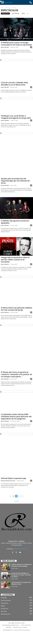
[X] (17, 552)
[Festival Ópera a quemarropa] (16, 454)
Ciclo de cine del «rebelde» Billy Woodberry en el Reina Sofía (14, 83)
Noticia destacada (5, 600)
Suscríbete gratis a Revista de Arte (10, 625)
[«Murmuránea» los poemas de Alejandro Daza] (5, 584)
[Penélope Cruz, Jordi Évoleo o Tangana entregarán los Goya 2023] (16, 105)
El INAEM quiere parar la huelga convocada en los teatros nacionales (16, 43)
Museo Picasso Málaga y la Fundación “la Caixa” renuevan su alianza (21, 574)
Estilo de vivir (4, 608)
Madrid (2, 606)
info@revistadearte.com (20, 549)
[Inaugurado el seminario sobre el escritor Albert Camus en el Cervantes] (16, 246)
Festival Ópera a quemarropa (13, 478)
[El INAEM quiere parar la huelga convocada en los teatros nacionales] (16, 29)
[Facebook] (13, 552)
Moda (23, 13)
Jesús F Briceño (5, 47)
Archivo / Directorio (26, 625)
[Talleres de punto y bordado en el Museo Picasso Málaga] (5, 567)
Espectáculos (7, 7)
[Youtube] (20, 552)
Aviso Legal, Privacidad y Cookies (17, 623)
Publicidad (8, 627)
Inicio (2, 7)
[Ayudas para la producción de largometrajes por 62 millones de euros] (16, 154)
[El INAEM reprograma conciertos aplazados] (16, 208)
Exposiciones (4, 603)
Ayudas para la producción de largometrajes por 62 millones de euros (15, 180)
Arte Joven (4, 611)
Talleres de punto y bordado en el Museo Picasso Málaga (21, 565)
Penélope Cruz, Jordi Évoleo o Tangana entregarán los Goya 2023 (16, 117)
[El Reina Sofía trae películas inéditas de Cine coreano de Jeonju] (16, 291)
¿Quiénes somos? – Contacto (20, 627)
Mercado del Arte (5, 614)
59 (13, 496)
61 (19, 496)
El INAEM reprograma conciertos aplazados (15, 222)
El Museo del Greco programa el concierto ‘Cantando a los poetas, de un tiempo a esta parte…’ (16, 374)
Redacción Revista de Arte (8, 480)
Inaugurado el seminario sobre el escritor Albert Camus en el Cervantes (15, 259)
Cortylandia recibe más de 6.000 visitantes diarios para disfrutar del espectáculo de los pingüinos (16, 416)
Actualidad (4, 597)
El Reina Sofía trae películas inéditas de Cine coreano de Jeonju (16, 309)
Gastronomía (15, 13)
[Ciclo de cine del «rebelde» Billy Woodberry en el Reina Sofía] (16, 70)
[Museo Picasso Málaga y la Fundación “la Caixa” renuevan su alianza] (5, 575)
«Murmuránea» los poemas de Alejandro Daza (21, 583)
